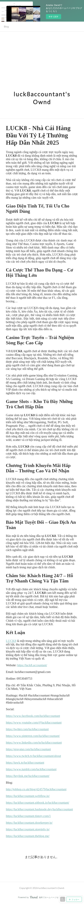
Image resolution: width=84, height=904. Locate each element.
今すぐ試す (53, 16)
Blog (6, 26)
